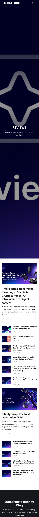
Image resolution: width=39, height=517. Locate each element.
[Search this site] (32, 3)
